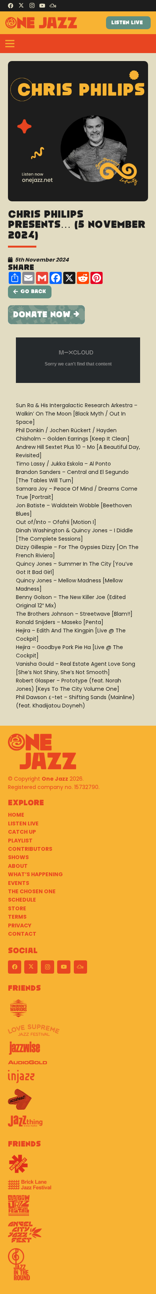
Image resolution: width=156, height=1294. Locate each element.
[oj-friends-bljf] (78, 1187)
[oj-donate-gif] (78, 314)
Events (18, 883)
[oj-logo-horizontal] (41, 22)
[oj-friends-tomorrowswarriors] (78, 1011)
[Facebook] (10, 5)
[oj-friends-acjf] (78, 1235)
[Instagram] (32, 5)
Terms (17, 917)
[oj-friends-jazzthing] (78, 1123)
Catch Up (22, 832)
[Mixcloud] (53, 5)
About (18, 866)
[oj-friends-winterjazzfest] (78, 1166)
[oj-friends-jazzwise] (78, 1050)
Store (17, 908)
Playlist (20, 840)
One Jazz (55, 779)
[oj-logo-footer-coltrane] (42, 751)
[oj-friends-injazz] (78, 1079)
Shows (18, 857)
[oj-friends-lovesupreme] (78, 1032)
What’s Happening (35, 874)
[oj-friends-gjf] (78, 1208)
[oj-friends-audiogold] (78, 1065)
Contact (22, 934)
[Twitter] (21, 5)
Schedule (22, 899)
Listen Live (23, 823)
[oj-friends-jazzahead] (78, 1102)
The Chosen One (32, 891)
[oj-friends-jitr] (78, 1267)
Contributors (30, 849)
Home (16, 815)
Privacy (19, 925)
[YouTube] (42, 5)
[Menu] (10, 43)
